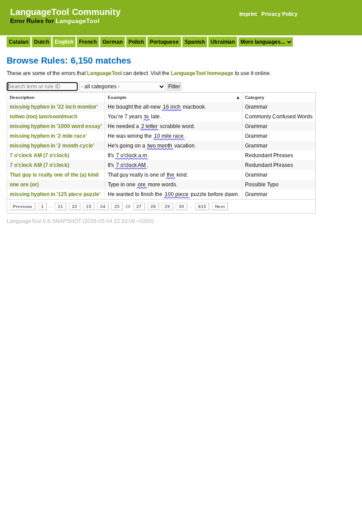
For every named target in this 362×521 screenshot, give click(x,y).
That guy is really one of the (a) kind (54, 175)
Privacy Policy (279, 14)
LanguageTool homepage (202, 73)
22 (74, 206)
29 (167, 206)
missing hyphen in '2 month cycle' (52, 146)
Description (22, 97)
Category (254, 97)
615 (202, 206)
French (88, 42)
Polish (136, 42)
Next (220, 206)
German (112, 42)
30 (181, 206)
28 (153, 206)
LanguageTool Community (65, 12)
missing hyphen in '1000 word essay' (56, 126)
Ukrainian (223, 42)
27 (139, 206)
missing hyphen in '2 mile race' (48, 136)
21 (60, 206)
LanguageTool (77, 20)
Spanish (195, 42)
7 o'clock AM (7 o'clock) (39, 155)
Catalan (18, 42)
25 (117, 206)
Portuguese (164, 42)
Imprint (248, 14)
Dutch (41, 42)
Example (117, 97)
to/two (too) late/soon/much (43, 116)
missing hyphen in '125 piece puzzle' (55, 194)
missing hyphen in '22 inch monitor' (54, 107)
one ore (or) (24, 184)
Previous (22, 206)
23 (88, 206)
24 (103, 206)
